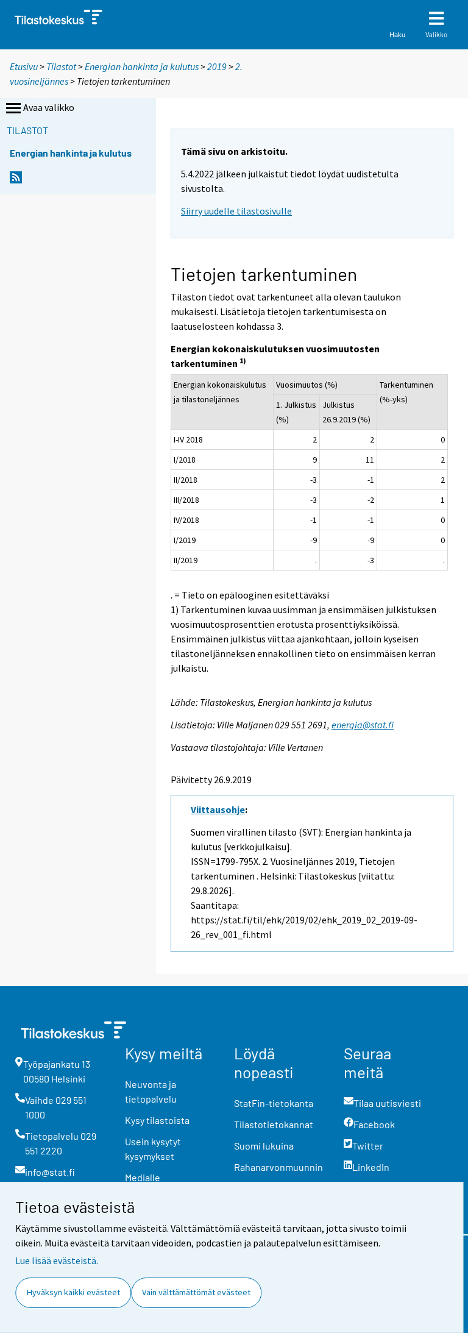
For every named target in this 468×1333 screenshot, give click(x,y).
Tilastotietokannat (273, 1124)
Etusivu (24, 66)
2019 (217, 66)
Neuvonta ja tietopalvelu (151, 1091)
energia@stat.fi (363, 725)
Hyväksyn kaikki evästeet (73, 1292)
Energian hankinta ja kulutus (142, 66)
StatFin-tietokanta (273, 1103)
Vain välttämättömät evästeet (196, 1292)
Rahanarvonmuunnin (278, 1167)
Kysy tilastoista (157, 1120)
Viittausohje (218, 809)
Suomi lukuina (264, 1145)
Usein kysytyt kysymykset (153, 1149)
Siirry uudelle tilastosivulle (236, 211)
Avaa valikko (48, 107)
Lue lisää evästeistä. (56, 1260)
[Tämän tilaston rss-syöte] (16, 181)
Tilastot (61, 66)
